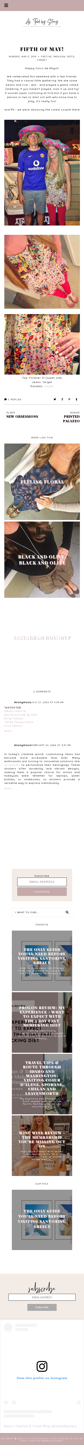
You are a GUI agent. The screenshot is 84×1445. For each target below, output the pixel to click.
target (42, 60)
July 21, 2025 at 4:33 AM (47, 702)
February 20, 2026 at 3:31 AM (51, 745)
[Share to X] (55, 399)
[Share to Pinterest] (69, 399)
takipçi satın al (15, 711)
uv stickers (12, 764)
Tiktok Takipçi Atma (18, 722)
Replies (14, 399)
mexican (59, 56)
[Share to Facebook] (62, 399)
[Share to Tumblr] (77, 399)
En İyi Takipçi (13, 718)
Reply (8, 731)
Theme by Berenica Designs (46, 1441)
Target (49, 386)
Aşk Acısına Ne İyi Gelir (21, 714)
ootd (70, 56)
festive (46, 56)
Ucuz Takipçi (13, 725)
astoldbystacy (66, 1426)
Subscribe (41, 875)
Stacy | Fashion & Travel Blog (27, 1426)
